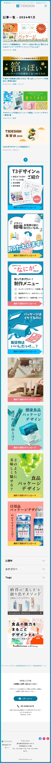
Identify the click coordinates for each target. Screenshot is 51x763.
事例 (14, 50)
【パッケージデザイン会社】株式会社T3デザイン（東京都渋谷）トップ (24, 666)
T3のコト (15, 150)
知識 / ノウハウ (18, 84)
